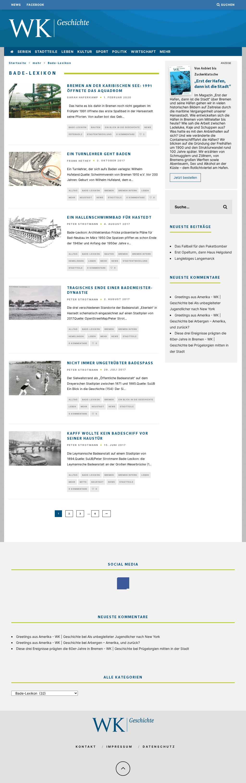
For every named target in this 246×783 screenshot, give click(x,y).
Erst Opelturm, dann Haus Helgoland (203, 252)
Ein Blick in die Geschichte (122, 127)
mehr (165, 51)
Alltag (73, 190)
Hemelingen (76, 261)
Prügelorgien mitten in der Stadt (164, 649)
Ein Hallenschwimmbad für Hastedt (109, 218)
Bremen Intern (127, 190)
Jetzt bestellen (185, 177)
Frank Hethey (79, 160)
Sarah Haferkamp (82, 97)
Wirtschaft (143, 51)
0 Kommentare (125, 134)
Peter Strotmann (82, 224)
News (16, 4)
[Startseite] (12, 51)
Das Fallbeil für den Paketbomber (201, 246)
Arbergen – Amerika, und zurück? (113, 643)
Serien (24, 51)
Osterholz (75, 134)
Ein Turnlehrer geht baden (99, 154)
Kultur (84, 51)
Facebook (35, 4)
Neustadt (86, 197)
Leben (68, 51)
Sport (102, 51)
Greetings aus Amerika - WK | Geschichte (48, 637)
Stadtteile (46, 51)
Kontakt (86, 746)
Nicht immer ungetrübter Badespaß (110, 363)
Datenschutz (159, 746)
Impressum (119, 746)
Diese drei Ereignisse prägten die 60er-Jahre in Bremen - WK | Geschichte (198, 339)
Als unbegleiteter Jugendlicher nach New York (123, 637)
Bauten (95, 127)
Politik (119, 51)
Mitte (83, 482)
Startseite (17, 63)
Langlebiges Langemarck (195, 258)
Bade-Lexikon (77, 127)
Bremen (109, 190)
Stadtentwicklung (99, 134)
